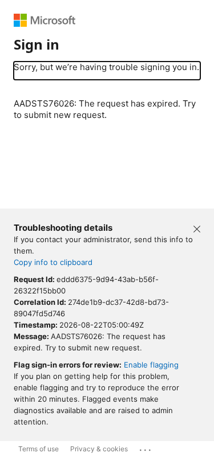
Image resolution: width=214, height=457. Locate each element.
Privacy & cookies (99, 448)
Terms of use (38, 448)
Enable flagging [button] (151, 364)
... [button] (146, 447)
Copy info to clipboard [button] (53, 262)
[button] (196, 227)
